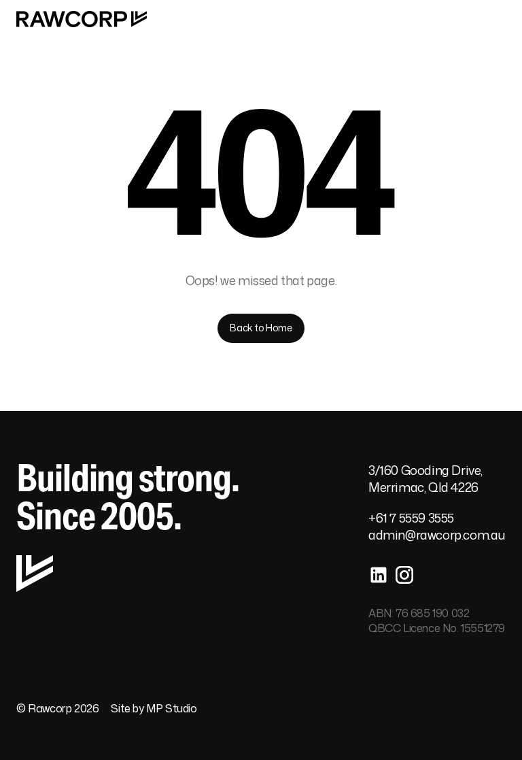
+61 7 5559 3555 (411, 518)
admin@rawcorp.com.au (437, 535)
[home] (81, 19)
